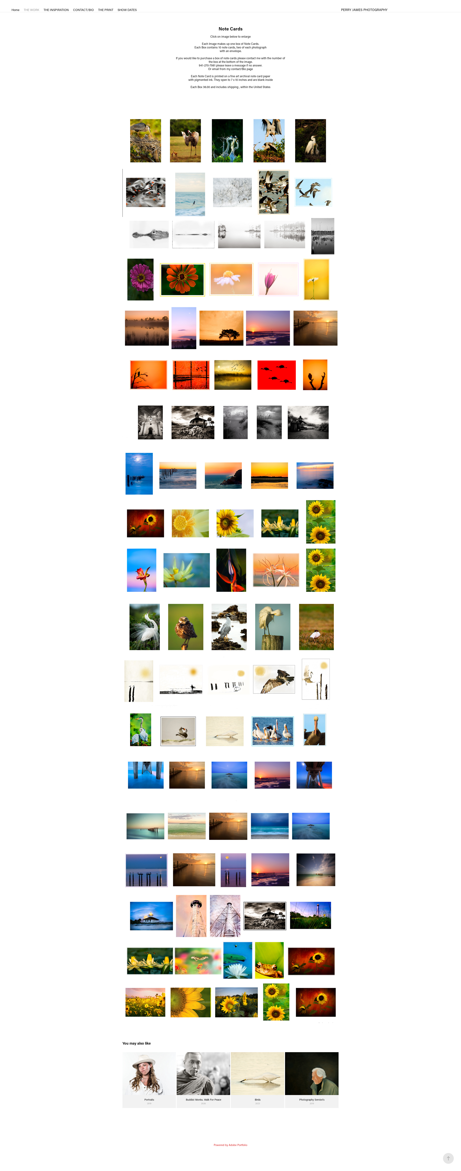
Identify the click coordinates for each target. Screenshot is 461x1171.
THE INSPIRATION (56, 10)
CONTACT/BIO (83, 10)
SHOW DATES (127, 10)
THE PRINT (105, 10)
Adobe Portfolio (238, 1145)
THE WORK (31, 10)
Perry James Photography (364, 10)
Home (15, 10)
